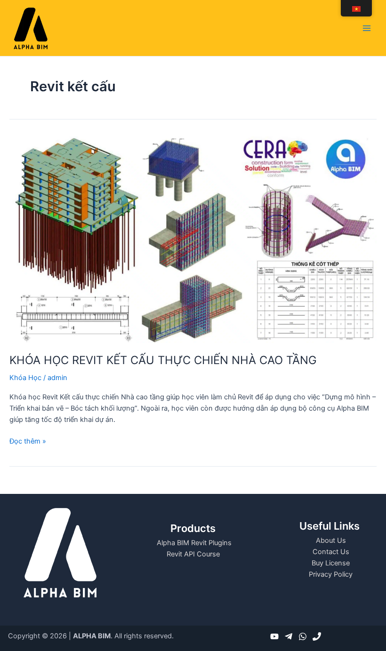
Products (193, 528)
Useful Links (329, 526)
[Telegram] (288, 636)
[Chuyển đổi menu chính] (367, 28)
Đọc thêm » (27, 440)
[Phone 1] (317, 636)
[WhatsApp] (302, 636)
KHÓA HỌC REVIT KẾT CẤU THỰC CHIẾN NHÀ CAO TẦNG (163, 360)
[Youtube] (274, 636)
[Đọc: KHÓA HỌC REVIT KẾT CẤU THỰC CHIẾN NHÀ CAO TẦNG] (193, 239)
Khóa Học (25, 377)
